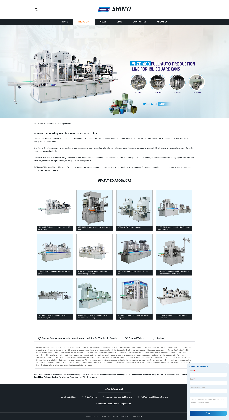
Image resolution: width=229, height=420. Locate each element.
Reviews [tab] (160, 338)
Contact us (139, 22)
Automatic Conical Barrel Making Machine (114, 404)
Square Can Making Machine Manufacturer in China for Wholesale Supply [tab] (79, 338)
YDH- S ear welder (90, 377)
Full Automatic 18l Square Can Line (154, 397)
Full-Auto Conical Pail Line (55, 377)
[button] (36, 10)
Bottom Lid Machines (166, 374)
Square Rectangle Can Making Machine (83, 374)
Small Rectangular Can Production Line (50, 374)
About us (162, 22)
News (103, 22)
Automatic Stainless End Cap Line (119, 397)
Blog (119, 22)
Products (84, 22)
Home (64, 22)
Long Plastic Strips (68, 397)
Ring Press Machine (108, 374)
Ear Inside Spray (149, 374)
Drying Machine (90, 397)
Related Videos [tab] (136, 338)
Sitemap (140, 416)
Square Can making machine (59, 124)
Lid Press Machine (74, 377)
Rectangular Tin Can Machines (129, 374)
